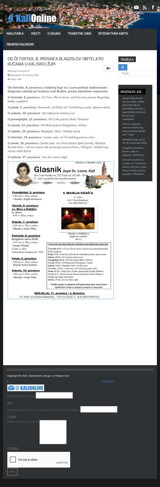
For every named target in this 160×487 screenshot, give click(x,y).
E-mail (11, 417)
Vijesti (35, 34)
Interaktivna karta (113, 34)
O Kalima (54, 34)
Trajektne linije (79, 34)
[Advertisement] (82, 334)
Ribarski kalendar (20, 44)
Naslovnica (15, 34)
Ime (9, 403)
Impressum (108, 381)
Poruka (13, 449)
